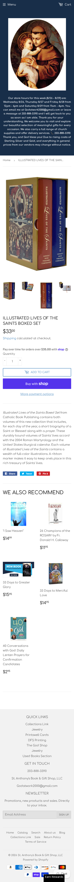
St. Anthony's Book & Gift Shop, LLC (40, 855)
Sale (37, 837)
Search (35, 832)
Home (6, 160)
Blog (62, 832)
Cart (67, 4)
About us (50, 832)
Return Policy (52, 837)
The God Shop (37, 745)
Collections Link (37, 724)
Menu (12, 4)
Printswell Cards (37, 735)
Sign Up (64, 814)
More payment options (37, 394)
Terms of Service (35, 842)
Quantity (9, 353)
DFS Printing (37, 740)
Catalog (22, 832)
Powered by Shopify (35, 860)
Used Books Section (37, 756)
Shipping (9, 338)
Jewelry (37, 729)
